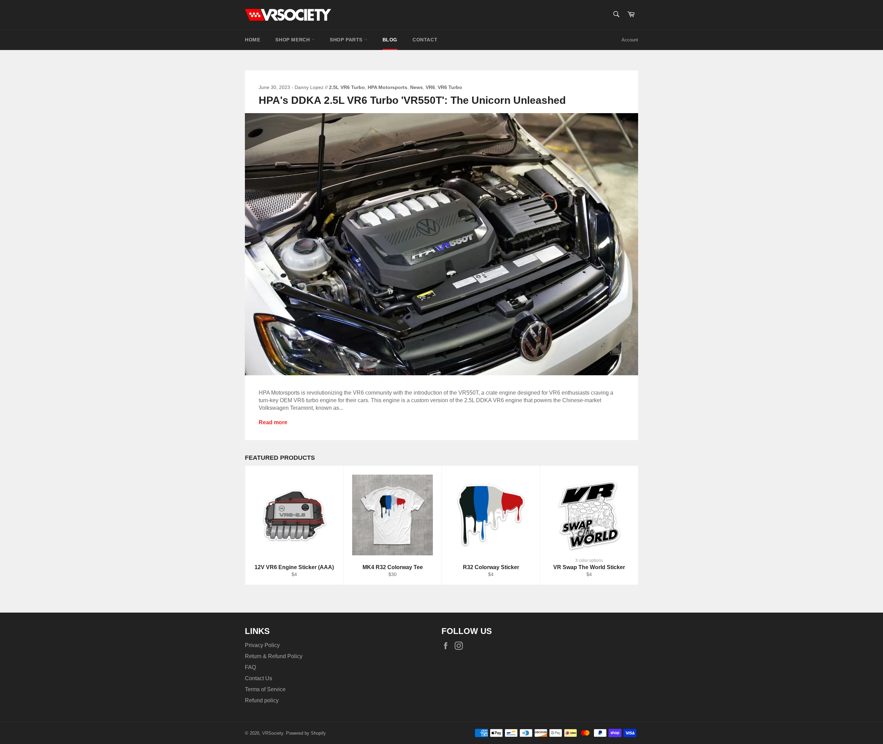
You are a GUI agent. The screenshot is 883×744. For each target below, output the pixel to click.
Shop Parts (347, 39)
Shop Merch (293, 39)
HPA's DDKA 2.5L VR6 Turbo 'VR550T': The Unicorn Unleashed (412, 100)
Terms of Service (265, 689)
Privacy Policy (262, 645)
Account (630, 39)
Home (252, 39)
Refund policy (262, 700)
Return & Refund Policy (273, 656)
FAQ (250, 667)
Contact (425, 39)
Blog (390, 39)
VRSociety (272, 733)
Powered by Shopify (306, 733)
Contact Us (258, 678)
